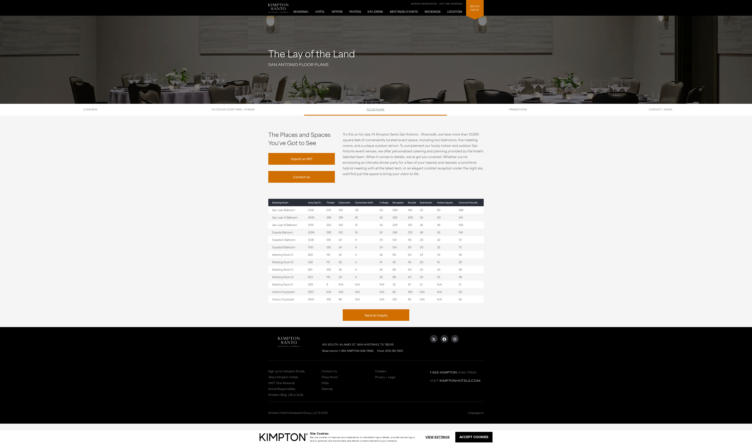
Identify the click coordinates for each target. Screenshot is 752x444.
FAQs (325, 383)
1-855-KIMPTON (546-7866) (356, 351)
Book (475, 8)
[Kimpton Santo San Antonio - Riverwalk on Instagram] (455, 339)
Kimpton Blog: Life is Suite (285, 394)
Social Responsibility (282, 388)
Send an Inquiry (376, 315)
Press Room (330, 377)
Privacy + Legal (385, 377)
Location (454, 12)
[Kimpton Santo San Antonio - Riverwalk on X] (434, 339)
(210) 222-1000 (394, 351)
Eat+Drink (375, 12)
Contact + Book (660, 109)
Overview (90, 109)
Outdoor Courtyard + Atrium (233, 109)
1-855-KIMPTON (443, 372)
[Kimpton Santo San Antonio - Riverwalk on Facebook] (444, 339)
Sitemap (327, 388)
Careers (380, 371)
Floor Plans (375, 109)
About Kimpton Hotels (283, 377)
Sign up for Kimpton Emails (286, 371)
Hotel (320, 12)
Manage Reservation (424, 3)
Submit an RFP (301, 158)
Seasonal (301, 12)
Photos (355, 12)
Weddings (433, 12)
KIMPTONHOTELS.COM (459, 380)
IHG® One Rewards (281, 383)
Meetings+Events (404, 12)
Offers (337, 12)
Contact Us (301, 176)
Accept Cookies (473, 436)
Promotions (518, 109)
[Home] (278, 9)
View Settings (438, 437)
